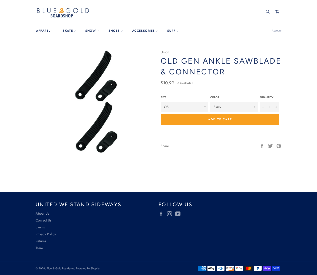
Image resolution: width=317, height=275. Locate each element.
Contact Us (43, 220)
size (163, 97)
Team (39, 247)
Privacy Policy (46, 234)
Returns (41, 241)
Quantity (266, 97)
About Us (42, 213)
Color (214, 97)
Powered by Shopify (88, 268)
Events (40, 227)
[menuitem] (44, 30)
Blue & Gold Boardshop (60, 268)
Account (276, 30)
